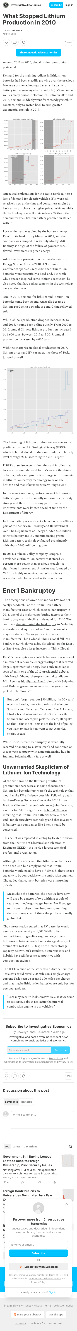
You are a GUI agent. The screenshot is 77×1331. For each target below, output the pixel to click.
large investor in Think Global (49, 648)
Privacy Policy (38, 1282)
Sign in (69, 5)
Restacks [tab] (26, 1101)
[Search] (70, 1146)
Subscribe (56, 5)
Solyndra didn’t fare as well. (33, 756)
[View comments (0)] (15, 42)
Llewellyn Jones (12, 30)
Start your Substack (29, 1314)
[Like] (6, 42)
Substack (20, 1323)
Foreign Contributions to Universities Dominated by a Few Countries (27, 1195)
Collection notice (63, 1305)
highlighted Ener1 (33, 681)
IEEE (21, 847)
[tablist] (18, 1101)
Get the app (56, 1314)
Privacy (37, 1305)
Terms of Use (56, 1274)
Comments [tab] (11, 1101)
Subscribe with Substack (41, 1266)
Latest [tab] (16, 1146)
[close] (66, 1204)
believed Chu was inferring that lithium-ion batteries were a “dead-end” (35, 815)
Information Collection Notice (45, 1278)
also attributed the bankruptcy (36, 624)
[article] (38, 1169)
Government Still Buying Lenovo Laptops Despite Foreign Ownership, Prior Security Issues (27, 1161)
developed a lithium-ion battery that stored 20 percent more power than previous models (33, 561)
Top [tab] (7, 1146)
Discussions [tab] (30, 1146)
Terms (47, 1305)
